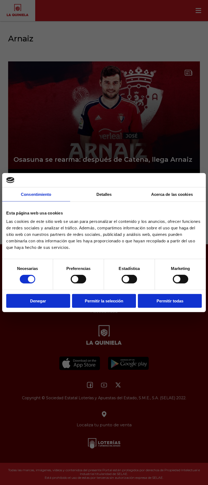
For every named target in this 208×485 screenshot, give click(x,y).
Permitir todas (170, 300)
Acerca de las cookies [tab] (172, 194)
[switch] (78, 279)
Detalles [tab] (104, 194)
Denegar (38, 300)
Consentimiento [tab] (36, 194)
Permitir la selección (104, 300)
